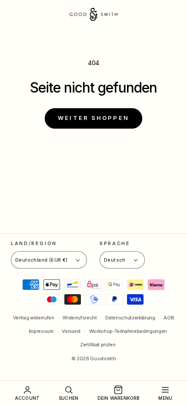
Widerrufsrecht (80, 318)
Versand (71, 331)
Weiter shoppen (93, 117)
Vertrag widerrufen (33, 318)
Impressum (41, 331)
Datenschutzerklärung (130, 318)
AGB (169, 318)
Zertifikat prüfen (97, 345)
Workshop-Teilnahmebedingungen (128, 331)
